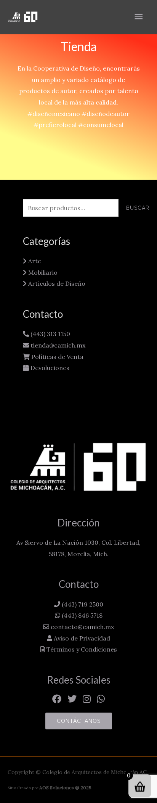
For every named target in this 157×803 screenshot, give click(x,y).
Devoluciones (49, 368)
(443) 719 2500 (81, 604)
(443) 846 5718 (81, 615)
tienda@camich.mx (57, 345)
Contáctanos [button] (79, 721)
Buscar (137, 208)
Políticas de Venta (56, 356)
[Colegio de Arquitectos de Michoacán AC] (23, 17)
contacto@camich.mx (81, 627)
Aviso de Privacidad (81, 638)
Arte (34, 261)
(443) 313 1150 (49, 334)
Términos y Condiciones (81, 649)
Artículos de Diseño (56, 283)
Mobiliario (42, 272)
